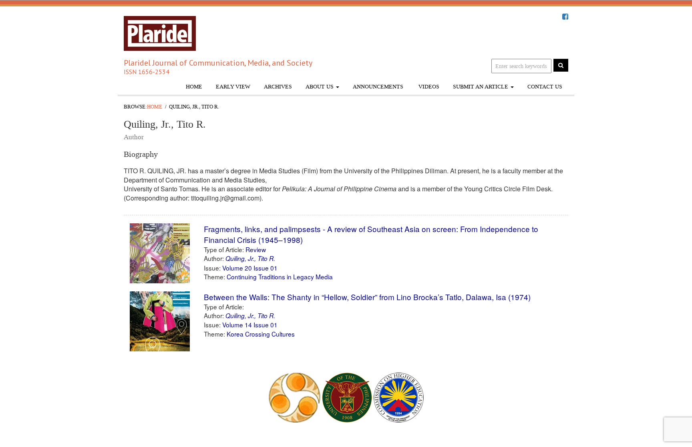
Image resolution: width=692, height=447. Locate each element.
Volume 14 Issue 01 (250, 324)
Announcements (378, 86)
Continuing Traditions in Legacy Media (280, 276)
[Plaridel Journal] (160, 31)
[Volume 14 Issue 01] (160, 324)
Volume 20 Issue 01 (250, 267)
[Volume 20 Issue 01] (160, 256)
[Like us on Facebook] (565, 17)
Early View (233, 86)
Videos (428, 86)
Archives (278, 86)
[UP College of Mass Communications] (294, 397)
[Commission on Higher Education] (399, 397)
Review (255, 249)
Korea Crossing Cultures (261, 333)
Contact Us (544, 86)
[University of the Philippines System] (347, 397)
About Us (320, 86)
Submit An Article (481, 86)
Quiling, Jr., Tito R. (250, 258)
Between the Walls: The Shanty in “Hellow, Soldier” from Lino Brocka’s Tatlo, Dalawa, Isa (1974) (368, 296)
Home (194, 86)
